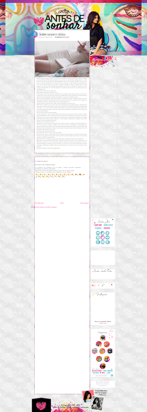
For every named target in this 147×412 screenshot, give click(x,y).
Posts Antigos (84, 203)
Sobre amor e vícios (52, 34)
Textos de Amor (65, 37)
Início (62, 203)
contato (68, 170)
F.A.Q (64, 172)
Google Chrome (107, 382)
